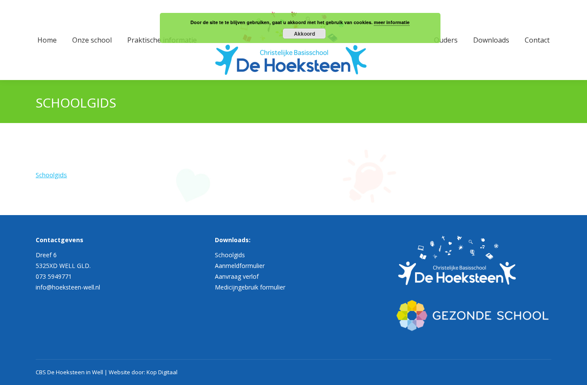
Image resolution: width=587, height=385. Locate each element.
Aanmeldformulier (240, 266)
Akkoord (304, 33)
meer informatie (392, 22)
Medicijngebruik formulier (250, 287)
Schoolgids (51, 174)
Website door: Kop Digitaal (143, 372)
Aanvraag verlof (237, 276)
